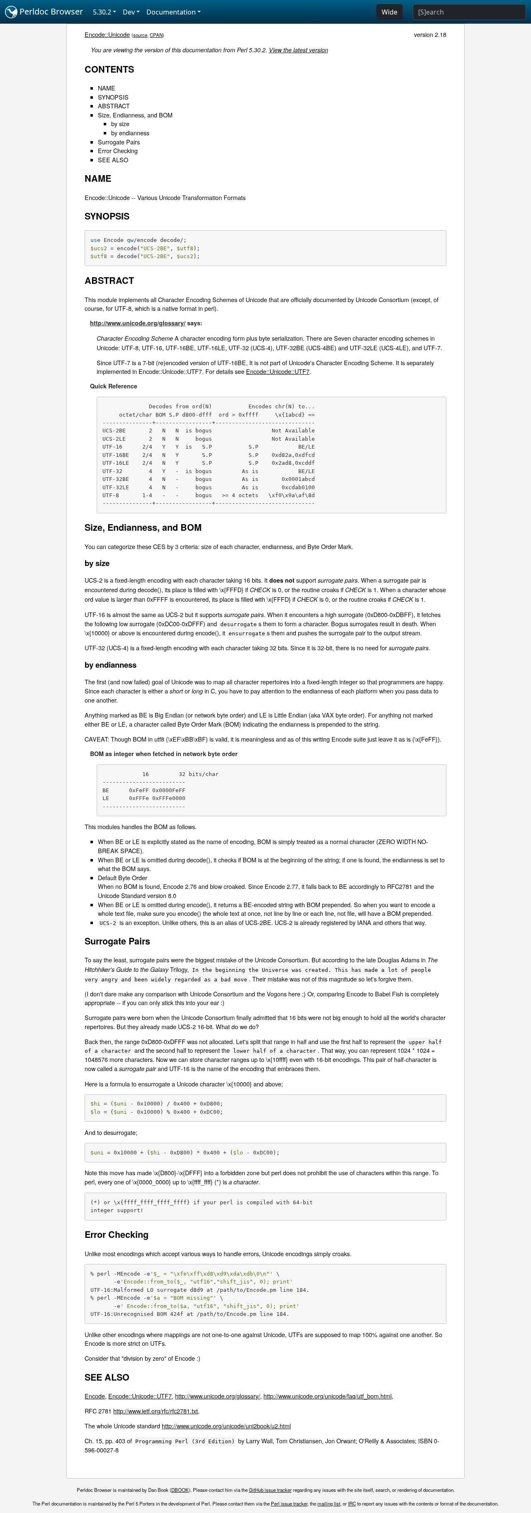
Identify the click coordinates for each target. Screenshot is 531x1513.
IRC (352, 1503)
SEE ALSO (113, 159)
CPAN (156, 35)
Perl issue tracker (289, 1503)
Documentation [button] (171, 12)
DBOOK (180, 1489)
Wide (389, 12)
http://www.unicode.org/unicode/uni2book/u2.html (226, 1425)
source (140, 35)
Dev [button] (129, 12)
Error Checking (118, 150)
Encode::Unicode (107, 34)
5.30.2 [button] (102, 12)
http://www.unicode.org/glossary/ (137, 323)
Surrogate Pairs (119, 141)
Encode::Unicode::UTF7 (277, 371)
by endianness (130, 132)
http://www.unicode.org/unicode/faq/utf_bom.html (327, 1395)
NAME (106, 87)
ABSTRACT (114, 105)
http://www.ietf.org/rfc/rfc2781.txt (155, 1410)
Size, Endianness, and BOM (135, 114)
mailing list (328, 1503)
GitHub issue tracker (270, 1489)
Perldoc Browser (50, 11)
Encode (95, 1395)
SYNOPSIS (113, 97)
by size (120, 123)
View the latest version (298, 50)
